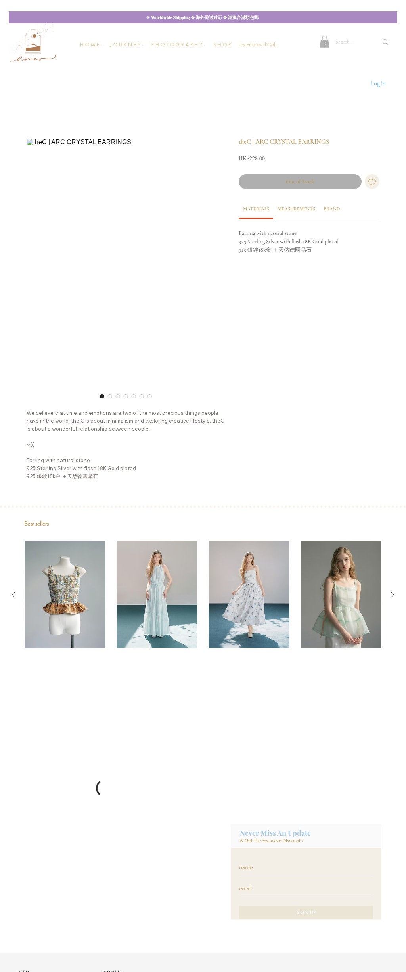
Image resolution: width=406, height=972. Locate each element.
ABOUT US (26, 847)
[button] (126, 44)
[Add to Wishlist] (372, 181)
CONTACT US (29, 840)
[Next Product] (392, 594)
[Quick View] (65, 594)
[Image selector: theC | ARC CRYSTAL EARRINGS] (102, 396)
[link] (256, 209)
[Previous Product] (13, 594)
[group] (203, 594)
